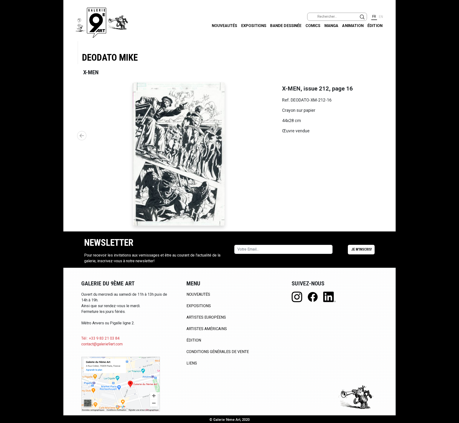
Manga (331, 25)
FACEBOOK (451, 36)
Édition (374, 25)
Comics (313, 25)
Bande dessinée (285, 25)
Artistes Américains (206, 329)
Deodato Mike (110, 57)
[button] (82, 135)
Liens (191, 363)
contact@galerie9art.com (102, 344)
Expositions (254, 25)
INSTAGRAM (451, 61)
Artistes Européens (206, 317)
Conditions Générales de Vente (217, 351)
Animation (352, 25)
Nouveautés (224, 25)
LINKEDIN (451, 85)
